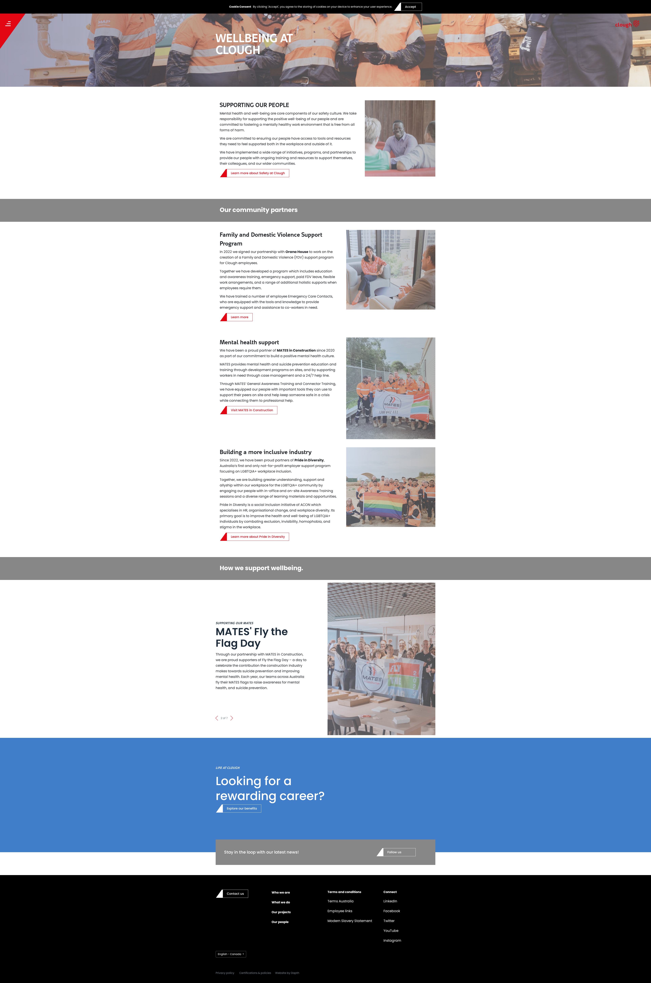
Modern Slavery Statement (350, 920)
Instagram (392, 940)
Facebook (391, 911)
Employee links (340, 911)
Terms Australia (341, 901)
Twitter (388, 920)
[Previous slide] (216, 718)
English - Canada (230, 954)
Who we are (281, 892)
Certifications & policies (255, 973)
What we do (281, 902)
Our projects (281, 912)
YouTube (390, 930)
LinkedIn (390, 901)
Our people (280, 922)
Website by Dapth (287, 973)
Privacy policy (225, 973)
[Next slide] (231, 718)
